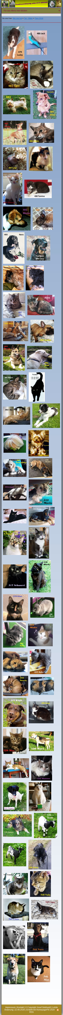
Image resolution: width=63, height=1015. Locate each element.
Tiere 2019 (39, 18)
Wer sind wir (17, 18)
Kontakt (20, 1007)
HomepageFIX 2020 (45, 1010)
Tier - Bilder (28, 18)
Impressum (10, 1007)
